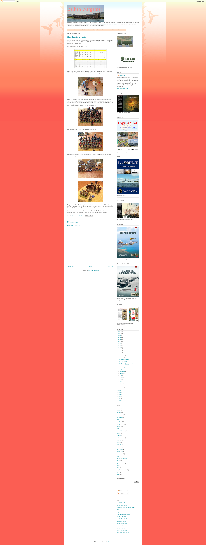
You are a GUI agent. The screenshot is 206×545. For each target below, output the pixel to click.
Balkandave (122, 75)
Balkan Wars (120, 417)
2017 (119, 350)
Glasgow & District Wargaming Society (108, 24)
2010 (119, 400)
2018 (119, 348)
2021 (119, 341)
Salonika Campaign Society (123, 518)
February (122, 385)
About (75, 29)
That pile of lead (123, 361)
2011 (119, 398)
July (121, 375)
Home (70, 29)
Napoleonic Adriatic (110, 29)
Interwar (118, 433)
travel (118, 467)
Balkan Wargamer (84, 9)
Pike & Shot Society (121, 521)
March (121, 383)
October (122, 357)
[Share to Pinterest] (92, 216)
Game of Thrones (121, 431)
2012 (119, 396)
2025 (119, 333)
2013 (119, 394)
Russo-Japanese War (122, 458)
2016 (119, 352)
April (121, 381)
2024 (119, 335)
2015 (119, 390)
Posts (120, 490)
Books (118, 419)
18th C (72, 218)
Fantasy (118, 426)
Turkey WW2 (91, 29)
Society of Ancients (121, 516)
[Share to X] (89, 216)
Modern (118, 442)
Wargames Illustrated (122, 523)
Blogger (109, 541)
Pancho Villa (120, 451)
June (121, 377)
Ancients (119, 412)
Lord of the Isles (120, 437)
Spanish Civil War (121, 463)
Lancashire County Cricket (123, 532)
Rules (76, 218)
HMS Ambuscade (121, 29)
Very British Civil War (122, 470)
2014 (119, 392)
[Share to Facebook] (90, 216)
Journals (119, 435)
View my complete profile (122, 88)
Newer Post (71, 266)
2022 (119, 339)
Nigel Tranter (83, 29)
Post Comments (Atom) (93, 270)
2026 (119, 331)
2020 (119, 344)
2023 (119, 337)
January (122, 387)
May (121, 379)
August (121, 373)
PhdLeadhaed (120, 509)
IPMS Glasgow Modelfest (125, 367)
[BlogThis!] (87, 216)
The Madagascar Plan (124, 359)
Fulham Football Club (122, 530)
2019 (119, 346)
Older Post (110, 266)
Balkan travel (120, 415)
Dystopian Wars (120, 424)
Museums (119, 444)
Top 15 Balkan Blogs (121, 502)
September (122, 371)
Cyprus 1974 (100, 29)
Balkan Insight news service (123, 525)
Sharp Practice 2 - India (124, 369)
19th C (118, 410)
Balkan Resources (121, 528)
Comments (121, 493)
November (122, 355)
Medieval (119, 440)
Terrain (118, 465)
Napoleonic (119, 447)
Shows (118, 460)
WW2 (118, 474)
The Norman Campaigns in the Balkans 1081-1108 (126, 364)
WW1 (118, 472)
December (122, 353)
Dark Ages (119, 421)
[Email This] (86, 216)
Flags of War (120, 512)
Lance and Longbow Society (123, 514)
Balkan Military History (91, 24)
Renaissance (120, 454)
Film (118, 428)
